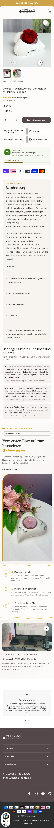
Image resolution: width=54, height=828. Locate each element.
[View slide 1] (25, 720)
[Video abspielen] (27, 637)
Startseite (7, 81)
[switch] (5, 824)
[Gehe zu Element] (7, 73)
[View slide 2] (28, 720)
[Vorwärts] (40, 62)
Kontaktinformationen (37, 820)
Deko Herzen (18, 81)
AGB (47, 820)
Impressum (25, 820)
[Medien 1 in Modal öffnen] (46, 23)
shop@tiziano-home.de (18, 708)
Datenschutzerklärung (12, 820)
